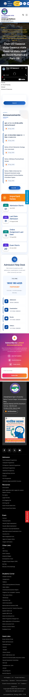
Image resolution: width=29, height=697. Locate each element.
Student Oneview (7, 576)
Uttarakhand (4, 20)
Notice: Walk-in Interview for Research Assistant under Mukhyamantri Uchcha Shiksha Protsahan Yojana (14, 174)
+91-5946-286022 (15, 311)
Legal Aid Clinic (6, 497)
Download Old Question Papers (10, 589)
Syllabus (5, 582)
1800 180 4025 (14, 283)
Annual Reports (6, 670)
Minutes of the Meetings (8, 566)
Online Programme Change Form (10, 618)
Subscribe (14, 375)
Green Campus (6, 553)
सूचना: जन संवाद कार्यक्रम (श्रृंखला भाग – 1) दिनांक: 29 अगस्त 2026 (15, 136)
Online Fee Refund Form (8, 616)
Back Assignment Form (8, 536)
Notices (5, 476)
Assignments (6, 579)
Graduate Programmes (8, 462)
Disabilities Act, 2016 (8, 665)
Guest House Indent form (8, 505)
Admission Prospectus (8, 470)
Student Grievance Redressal (9, 683)
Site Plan (4, 564)
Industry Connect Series (8, 626)
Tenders (5, 649)
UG (6, 21)
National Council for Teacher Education (12, 608)
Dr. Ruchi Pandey (6, 85)
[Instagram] (9, 450)
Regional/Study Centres (9, 473)
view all (13, 188)
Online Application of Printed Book (11, 621)
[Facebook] (4, 450)
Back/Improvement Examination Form (12, 531)
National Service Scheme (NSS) (10, 605)
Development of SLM (7, 558)
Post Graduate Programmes (10, 460)
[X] (15, 450)
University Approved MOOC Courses (12, 481)
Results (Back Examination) (9, 526)
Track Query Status (7, 595)
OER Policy (5, 551)
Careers (5, 647)
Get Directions (11, 411)
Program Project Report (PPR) (10, 561)
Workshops (5, 597)
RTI (3, 548)
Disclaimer (12, 680)
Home (3, 27)
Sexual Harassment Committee (10, 660)
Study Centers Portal (7, 639)
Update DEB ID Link (7, 611)
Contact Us (14, 686)
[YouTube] (20, 450)
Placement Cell (6, 600)
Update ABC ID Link (7, 613)
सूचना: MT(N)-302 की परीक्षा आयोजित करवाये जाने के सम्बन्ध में (14, 124)
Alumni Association (7, 603)
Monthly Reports (6, 673)
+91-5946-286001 (15, 320)
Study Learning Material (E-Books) (11, 584)
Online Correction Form (8, 624)
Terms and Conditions (21, 680)
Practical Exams (7, 521)
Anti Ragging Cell (6, 500)
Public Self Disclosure (7, 642)
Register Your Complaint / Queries (11, 592)
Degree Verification (7, 542)
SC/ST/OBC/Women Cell (9, 655)
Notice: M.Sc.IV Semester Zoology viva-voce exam (15, 148)
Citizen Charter (6, 652)
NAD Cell (5, 663)
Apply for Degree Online (9, 539)
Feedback (23, 683)
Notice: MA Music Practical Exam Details (14, 160)
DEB (8, 21)
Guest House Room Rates (9, 508)
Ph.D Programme (7, 478)
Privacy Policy (5, 680)
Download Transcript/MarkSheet (11, 528)
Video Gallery (6, 587)
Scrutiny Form (6, 534)
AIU (13, 21)
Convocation (5, 487)
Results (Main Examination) (9, 523)
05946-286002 (14, 302)
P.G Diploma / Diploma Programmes (11, 465)
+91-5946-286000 (15, 328)
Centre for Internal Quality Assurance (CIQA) (14, 657)
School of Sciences (6, 89)
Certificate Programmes (9, 468)
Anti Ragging (7, 677)
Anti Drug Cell (5, 503)
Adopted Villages (6, 556)
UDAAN (4, 668)
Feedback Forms (6, 629)
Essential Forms (7, 644)
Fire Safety (5, 495)
